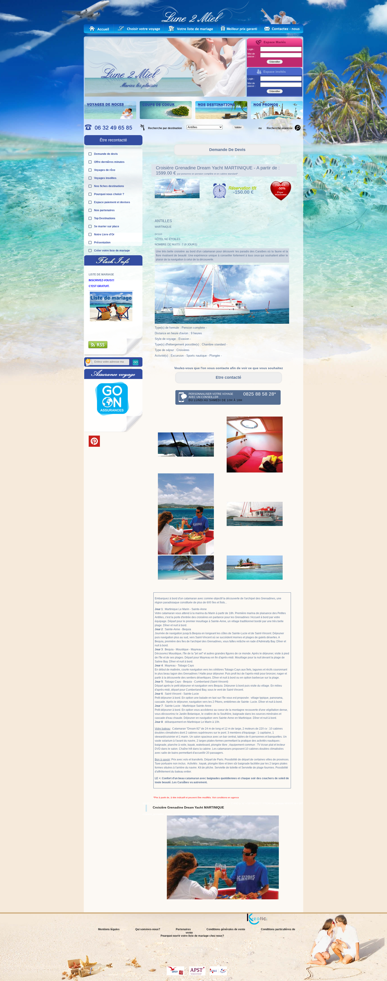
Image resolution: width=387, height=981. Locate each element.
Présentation (102, 242)
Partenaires (183, 929)
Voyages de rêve (104, 170)
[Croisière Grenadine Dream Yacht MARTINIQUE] (186, 455)
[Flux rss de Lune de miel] (98, 348)
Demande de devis (106, 153)
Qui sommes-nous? (147, 929)
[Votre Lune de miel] (141, 28)
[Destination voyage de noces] (221, 118)
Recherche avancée (279, 128)
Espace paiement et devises (112, 202)
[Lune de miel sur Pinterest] (94, 446)
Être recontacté (113, 140)
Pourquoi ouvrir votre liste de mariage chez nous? (192, 935)
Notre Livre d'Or (104, 234)
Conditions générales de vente (225, 929)
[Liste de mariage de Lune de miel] (191, 28)
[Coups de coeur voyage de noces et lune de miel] (166, 118)
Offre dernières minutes (109, 162)
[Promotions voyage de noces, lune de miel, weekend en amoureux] (277, 118)
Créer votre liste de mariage (112, 250)
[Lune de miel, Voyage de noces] (99, 28)
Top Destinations (104, 218)
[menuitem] (168, 901)
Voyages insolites (105, 178)
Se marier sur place (106, 226)
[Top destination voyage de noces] (110, 118)
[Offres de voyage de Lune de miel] (239, 28)
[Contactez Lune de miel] (281, 28)
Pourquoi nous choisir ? (109, 194)
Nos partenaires (104, 210)
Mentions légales (109, 929)
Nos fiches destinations (109, 186)
